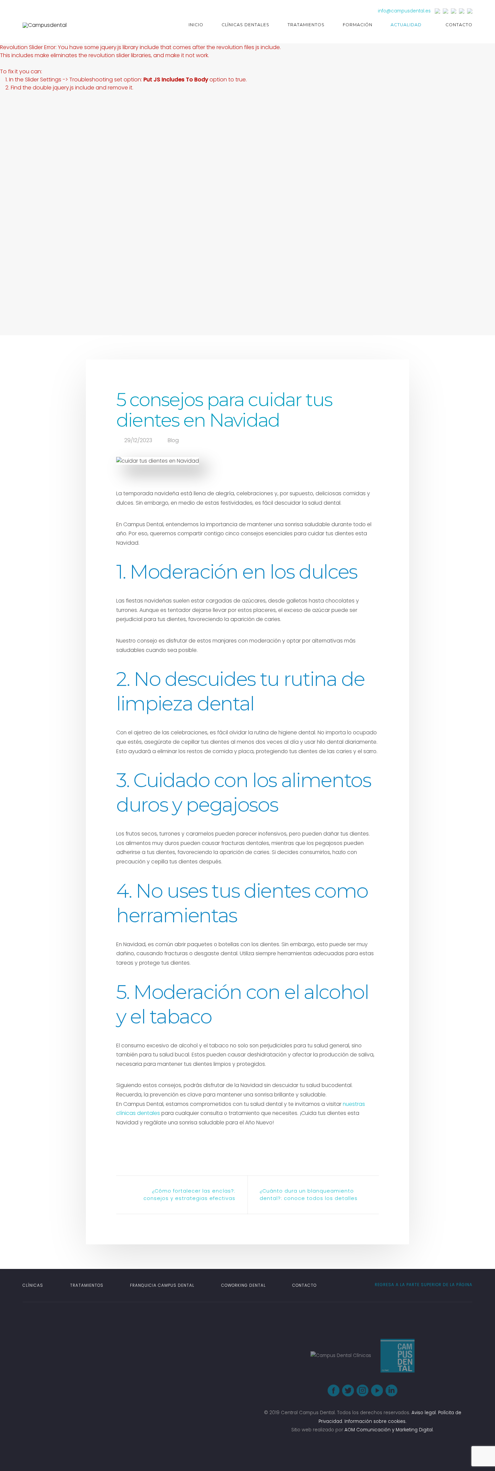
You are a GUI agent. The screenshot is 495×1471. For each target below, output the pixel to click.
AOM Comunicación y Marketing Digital (388, 1430)
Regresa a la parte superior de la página (422, 1284)
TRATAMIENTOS (86, 1285)
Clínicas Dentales (246, 24)
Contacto (459, 24)
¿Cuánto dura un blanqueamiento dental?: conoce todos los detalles (309, 1195)
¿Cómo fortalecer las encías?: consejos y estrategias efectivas (189, 1195)
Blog (173, 440)
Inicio (196, 24)
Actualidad (406, 24)
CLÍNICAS (33, 1285)
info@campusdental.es (404, 11)
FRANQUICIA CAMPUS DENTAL (162, 1285)
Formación (357, 24)
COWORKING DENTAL (243, 1285)
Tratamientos (306, 24)
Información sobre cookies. (375, 1421)
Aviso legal (423, 1412)
